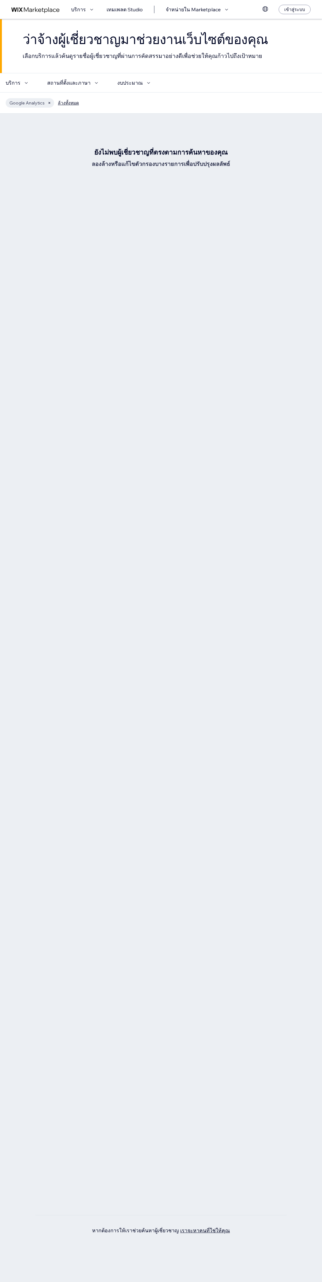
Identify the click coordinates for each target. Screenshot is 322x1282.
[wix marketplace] (35, 9)
